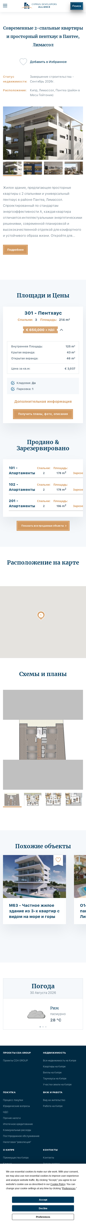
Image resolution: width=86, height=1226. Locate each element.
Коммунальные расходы (17, 1130)
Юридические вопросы (16, 1106)
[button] (41, 616)
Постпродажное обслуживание (21, 1136)
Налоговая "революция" (17, 1142)
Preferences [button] (68, 1188)
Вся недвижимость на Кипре (59, 1060)
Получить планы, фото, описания (43, 414)
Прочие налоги (12, 1118)
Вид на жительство (54, 1100)
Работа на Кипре (53, 1106)
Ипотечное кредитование (18, 1124)
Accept (43, 1199)
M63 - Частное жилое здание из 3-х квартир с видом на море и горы (34, 911)
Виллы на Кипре (52, 1072)
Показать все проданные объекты (42, 525)
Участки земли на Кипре (57, 1084)
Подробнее (15, 249)
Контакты (48, 1157)
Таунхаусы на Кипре (54, 1078)
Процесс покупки (13, 1100)
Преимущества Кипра (16, 1157)
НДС (5, 1112)
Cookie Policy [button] (57, 1184)
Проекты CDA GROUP (15, 1060)
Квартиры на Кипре (54, 1066)
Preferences (43, 1217)
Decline (43, 1208)
